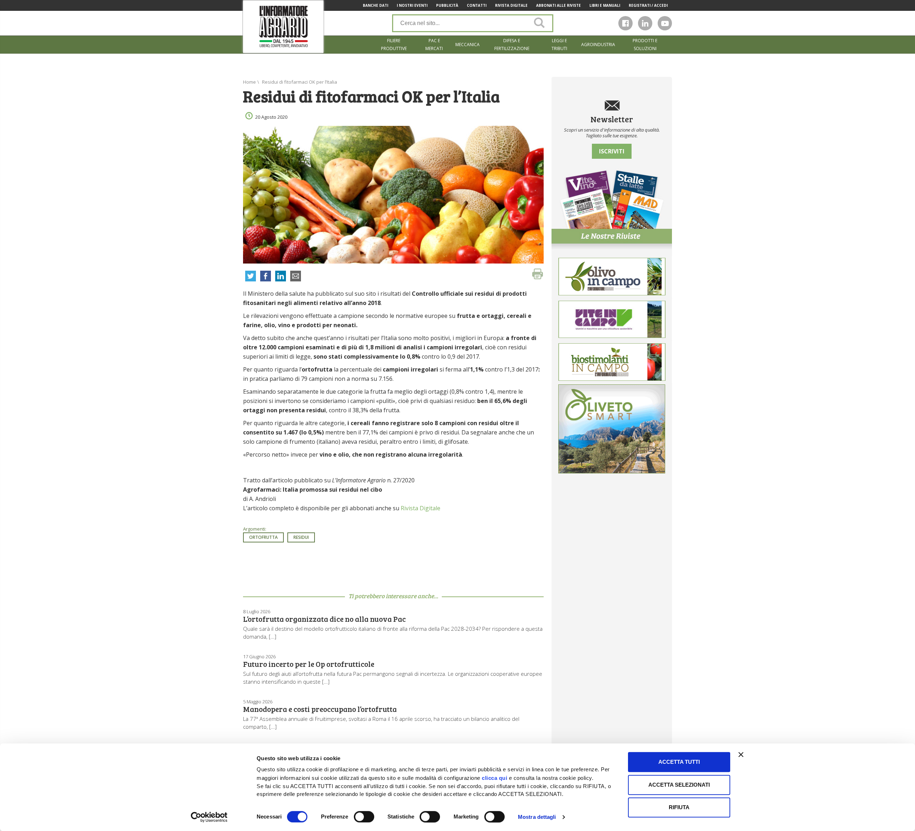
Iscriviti (611, 151)
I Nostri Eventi (412, 5)
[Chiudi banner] (740, 754)
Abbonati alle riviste (558, 5)
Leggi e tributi (559, 44)
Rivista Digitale (511, 5)
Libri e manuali (604, 5)
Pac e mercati (434, 44)
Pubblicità (447, 5)
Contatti (476, 5)
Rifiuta (679, 807)
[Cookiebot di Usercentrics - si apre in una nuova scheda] (209, 817)
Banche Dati (375, 5)
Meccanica (467, 44)
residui (301, 537)
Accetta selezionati (679, 785)
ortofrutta (263, 537)
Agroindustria (598, 44)
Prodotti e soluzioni (645, 44)
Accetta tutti (679, 762)
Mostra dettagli (537, 817)
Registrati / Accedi (648, 5)
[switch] (364, 816)
